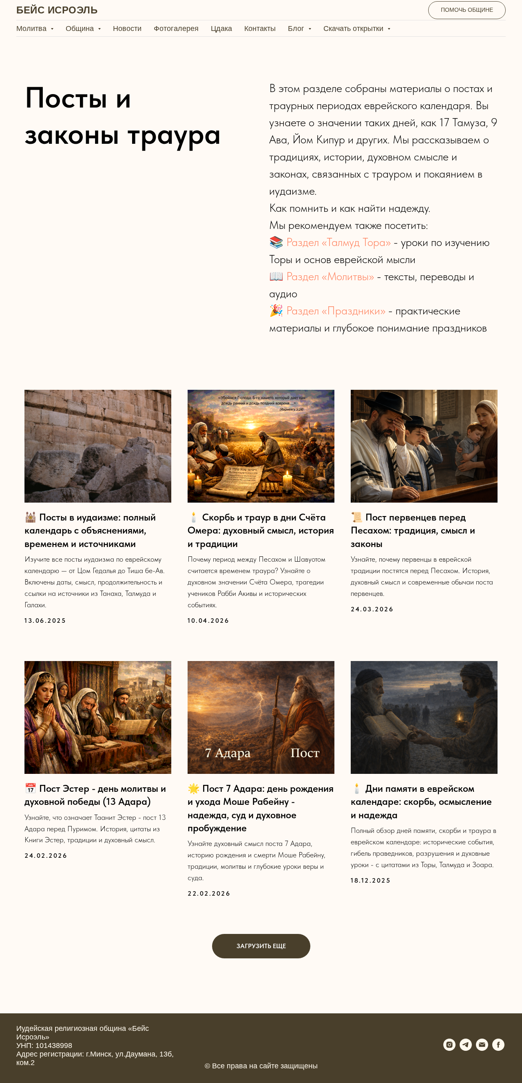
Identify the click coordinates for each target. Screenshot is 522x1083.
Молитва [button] (32, 28)
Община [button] (81, 28)
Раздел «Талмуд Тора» (338, 242)
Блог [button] (297, 28)
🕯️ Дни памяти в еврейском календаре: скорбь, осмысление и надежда (421, 801)
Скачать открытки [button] (354, 28)
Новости (127, 28)
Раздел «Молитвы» (330, 276)
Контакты (260, 28)
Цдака (221, 28)
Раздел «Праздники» (335, 310)
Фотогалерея (176, 28)
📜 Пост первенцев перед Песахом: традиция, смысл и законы (413, 530)
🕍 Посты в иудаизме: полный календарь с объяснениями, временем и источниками (90, 530)
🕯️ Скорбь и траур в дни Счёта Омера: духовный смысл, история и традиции (261, 530)
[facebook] (498, 1048)
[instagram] (449, 1048)
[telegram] (466, 1048)
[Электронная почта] (482, 1048)
